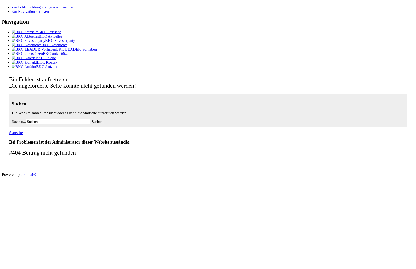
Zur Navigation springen (30, 11)
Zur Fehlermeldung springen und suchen (42, 7)
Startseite (16, 133)
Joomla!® (28, 174)
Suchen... (19, 121)
